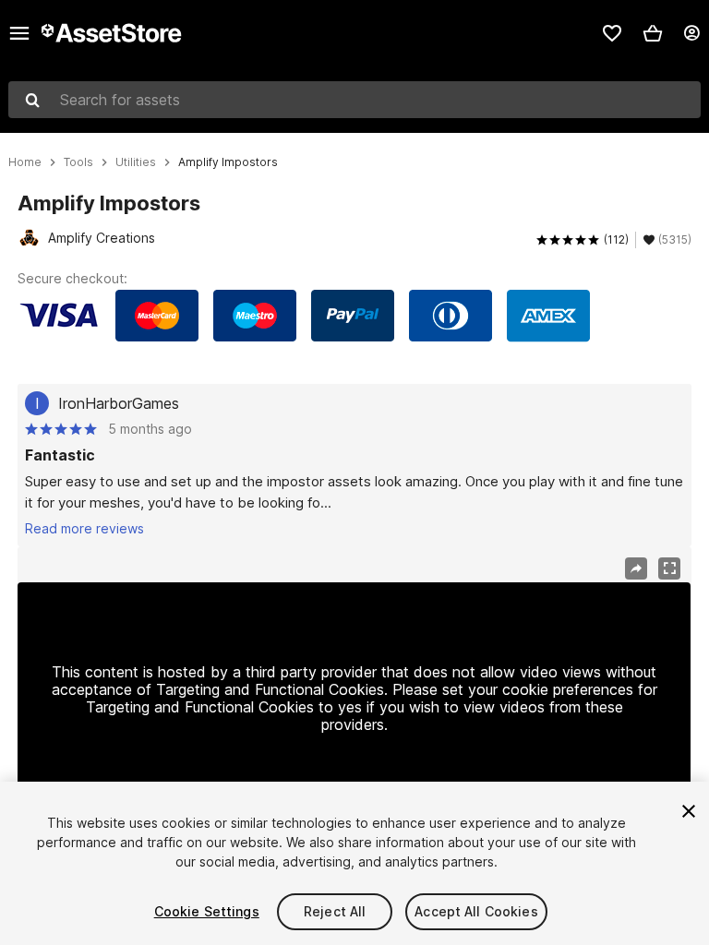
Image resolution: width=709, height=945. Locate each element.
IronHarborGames (118, 403)
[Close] (689, 811)
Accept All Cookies (476, 911)
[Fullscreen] (669, 568)
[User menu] (691, 33)
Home (25, 162)
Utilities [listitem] (135, 162)
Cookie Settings (206, 911)
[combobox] (354, 99)
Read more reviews (84, 528)
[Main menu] (19, 33)
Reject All (335, 911)
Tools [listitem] (78, 162)
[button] (653, 33)
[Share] (636, 568)
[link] (612, 33)
